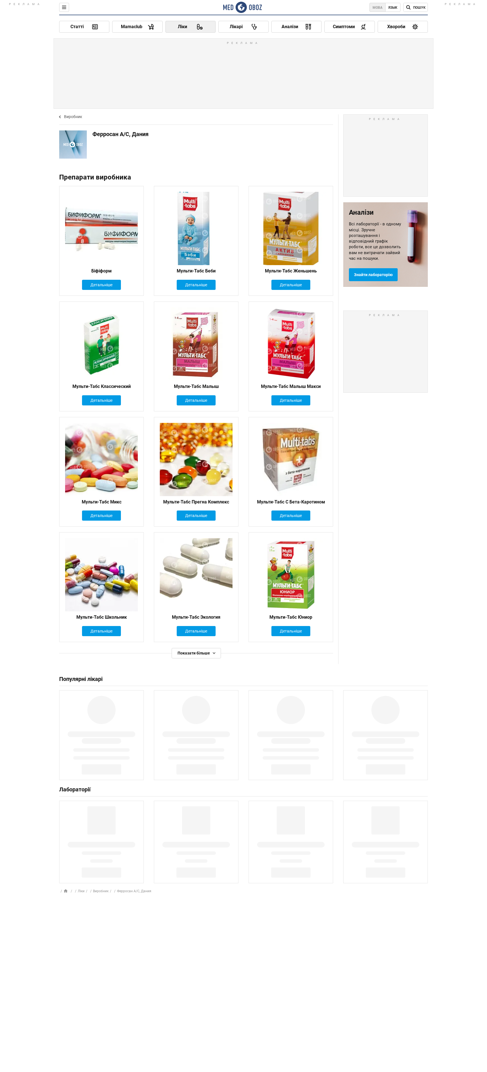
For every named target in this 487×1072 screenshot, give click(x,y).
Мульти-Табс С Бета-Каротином (291, 502)
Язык (392, 8)
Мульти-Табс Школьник (101, 617)
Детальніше (101, 285)
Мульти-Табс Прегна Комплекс (196, 502)
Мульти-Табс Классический (101, 386)
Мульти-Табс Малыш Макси (291, 386)
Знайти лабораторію (373, 274)
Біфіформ (101, 271)
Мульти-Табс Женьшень (291, 271)
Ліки (81, 891)
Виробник (73, 116)
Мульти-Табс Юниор (290, 617)
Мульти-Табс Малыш (196, 386)
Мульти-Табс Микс (101, 502)
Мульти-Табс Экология (196, 617)
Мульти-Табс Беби (196, 271)
